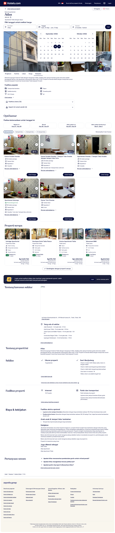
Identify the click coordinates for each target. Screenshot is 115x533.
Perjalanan (97, 3)
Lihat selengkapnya (47, 343)
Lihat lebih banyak (46, 376)
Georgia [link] (11, 474)
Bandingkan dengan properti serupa (59, 268)
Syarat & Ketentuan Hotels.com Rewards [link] (78, 505)
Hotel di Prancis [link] (8, 517)
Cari (108, 27)
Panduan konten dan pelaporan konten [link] (78, 500)
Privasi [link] (72, 494)
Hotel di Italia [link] (7, 508)
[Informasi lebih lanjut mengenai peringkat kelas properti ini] (10, 17)
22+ (107, 69)
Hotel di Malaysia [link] (8, 494)
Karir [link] (94, 494)
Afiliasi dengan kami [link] (53, 493)
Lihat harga (32, 174)
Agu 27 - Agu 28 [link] (16, 126)
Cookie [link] (72, 497)
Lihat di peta (45, 319)
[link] (106, 8)
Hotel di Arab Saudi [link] (9, 503)
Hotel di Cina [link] (7, 511)
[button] (48, 42)
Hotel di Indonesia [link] (8, 491)
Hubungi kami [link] (29, 497)
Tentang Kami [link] (96, 491)
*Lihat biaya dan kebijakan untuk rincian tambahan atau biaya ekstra (59, 382)
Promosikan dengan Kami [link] (54, 499)
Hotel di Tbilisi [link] (17, 474)
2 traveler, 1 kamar (81, 28)
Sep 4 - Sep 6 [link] (99, 126)
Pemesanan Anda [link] (30, 491)
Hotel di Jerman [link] (8, 506)
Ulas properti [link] (29, 500)
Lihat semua (8, 97)
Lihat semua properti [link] (13, 9)
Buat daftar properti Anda (74, 3)
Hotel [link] (6, 474)
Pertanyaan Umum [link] (30, 494)
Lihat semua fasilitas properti (50, 402)
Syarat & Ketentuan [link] (75, 491)
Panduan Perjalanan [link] (98, 497)
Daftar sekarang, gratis (103, 279)
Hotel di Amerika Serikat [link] (10, 497)
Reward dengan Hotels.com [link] (100, 500)
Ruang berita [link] (51, 496)
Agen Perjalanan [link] (52, 501)
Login (109, 3)
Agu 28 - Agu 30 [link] (71, 126)
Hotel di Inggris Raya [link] (9, 514)
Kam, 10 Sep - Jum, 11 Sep (49, 28)
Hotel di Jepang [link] (8, 500)
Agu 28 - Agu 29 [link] (44, 126)
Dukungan (88, 3)
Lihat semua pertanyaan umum (50, 468)
